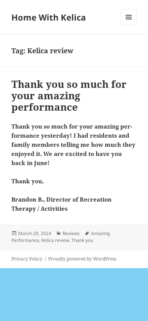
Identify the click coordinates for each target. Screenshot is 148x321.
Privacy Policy (27, 259)
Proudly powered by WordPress (82, 259)
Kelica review (55, 240)
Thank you (82, 240)
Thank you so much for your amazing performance (69, 95)
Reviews (71, 233)
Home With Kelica (48, 17)
